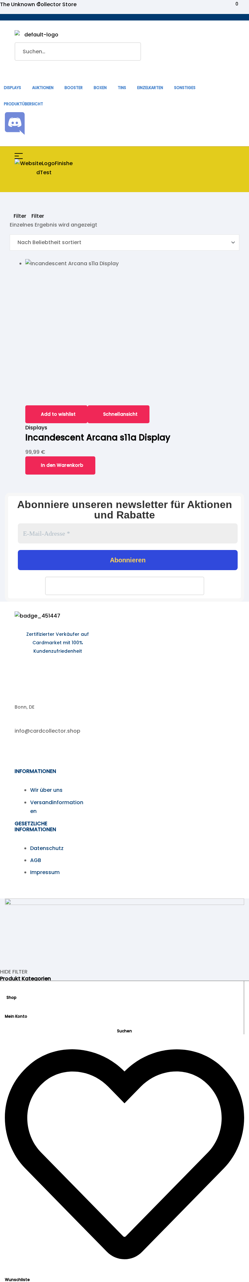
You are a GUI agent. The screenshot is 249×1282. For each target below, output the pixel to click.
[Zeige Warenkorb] (34, 68)
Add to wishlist (58, 414)
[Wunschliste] (124, 1271)
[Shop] (9, 989)
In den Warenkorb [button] (62, 465)
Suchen (132, 51)
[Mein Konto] (7, 1008)
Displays (36, 427)
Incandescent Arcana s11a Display (97, 437)
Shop (11, 997)
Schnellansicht (120, 414)
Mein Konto (16, 1016)
